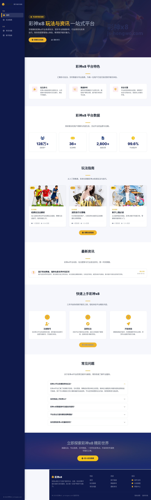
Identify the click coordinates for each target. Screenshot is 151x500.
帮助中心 (137, 487)
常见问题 (9, 31)
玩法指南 (9, 20)
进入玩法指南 (89, 458)
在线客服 (137, 483)
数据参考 (114, 483)
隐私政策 (137, 495)
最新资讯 (57, 40)
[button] (88, 384)
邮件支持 (137, 480)
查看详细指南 (89, 345)
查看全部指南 (89, 233)
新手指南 (9, 35)
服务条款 (145, 495)
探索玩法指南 (38, 40)
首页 (7, 15)
